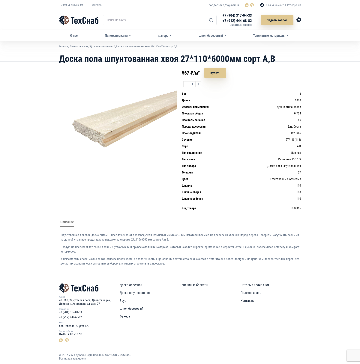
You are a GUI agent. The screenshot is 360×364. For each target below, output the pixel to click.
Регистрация (294, 5)
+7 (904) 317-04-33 (237, 15)
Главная (63, 46)
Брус (123, 301)
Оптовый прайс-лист (255, 285)
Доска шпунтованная (101, 46)
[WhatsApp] (247, 5)
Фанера (125, 316)
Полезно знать (251, 293)
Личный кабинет (275, 5)
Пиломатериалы (79, 46)
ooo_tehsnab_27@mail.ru (224, 5)
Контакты (247, 301)
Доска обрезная (131, 285)
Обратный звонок (241, 25)
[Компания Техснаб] (78, 20)
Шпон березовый (131, 308)
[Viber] (252, 5)
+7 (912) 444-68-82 (237, 20)
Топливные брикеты (194, 285)
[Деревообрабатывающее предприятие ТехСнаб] (89, 288)
